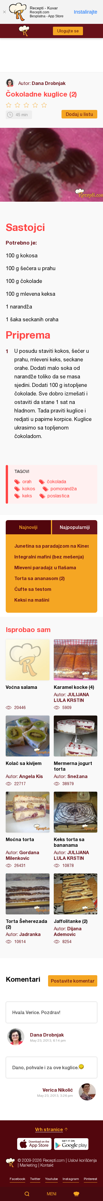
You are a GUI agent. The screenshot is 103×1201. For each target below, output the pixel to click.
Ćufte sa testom (32, 589)
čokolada (56, 481)
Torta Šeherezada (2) (27, 908)
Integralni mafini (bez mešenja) (49, 556)
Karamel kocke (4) (76, 674)
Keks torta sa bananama (76, 830)
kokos (28, 488)
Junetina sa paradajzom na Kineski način (51, 546)
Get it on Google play (71, 1144)
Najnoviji (28, 527)
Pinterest (90, 1179)
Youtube (51, 1179)
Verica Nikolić (58, 1089)
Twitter (35, 1179)
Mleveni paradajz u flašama (45, 567)
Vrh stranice (49, 1129)
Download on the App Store (34, 1144)
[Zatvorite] (4, 12)
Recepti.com (10, 1162)
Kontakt (47, 1165)
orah (26, 481)
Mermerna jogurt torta (76, 751)
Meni (51, 1194)
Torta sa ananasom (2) (39, 578)
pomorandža (64, 488)
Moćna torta (27, 830)
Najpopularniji (75, 527)
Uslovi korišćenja (82, 1160)
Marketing (28, 1165)
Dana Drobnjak (49, 83)
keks (27, 495)
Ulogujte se (68, 31)
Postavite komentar (72, 980)
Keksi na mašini (31, 599)
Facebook (17, 1179)
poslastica (58, 495)
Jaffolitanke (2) (76, 908)
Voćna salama (27, 674)
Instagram (71, 1179)
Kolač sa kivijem (27, 751)
